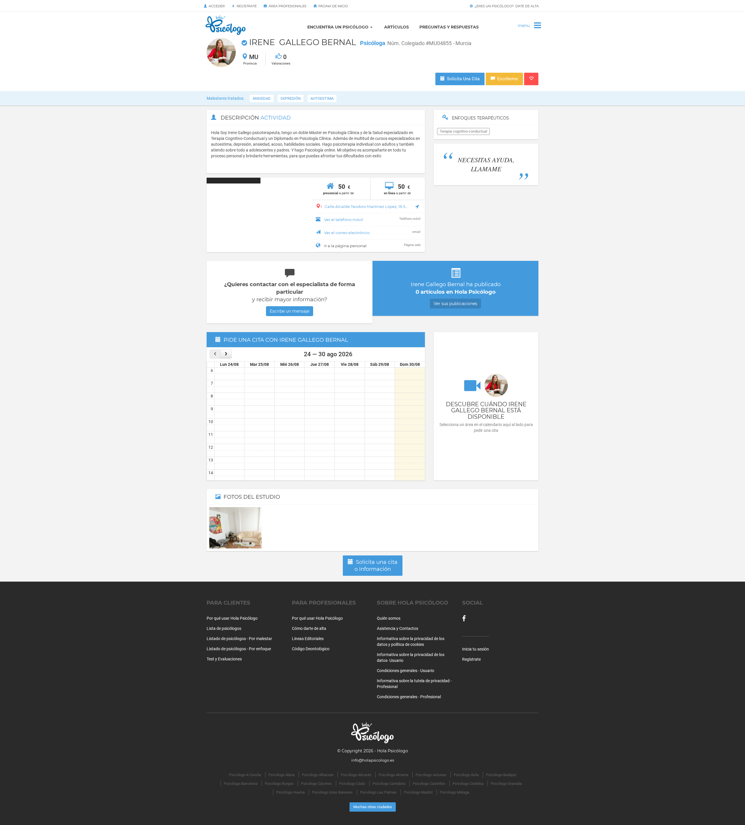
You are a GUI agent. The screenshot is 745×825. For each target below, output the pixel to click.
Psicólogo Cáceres (316, 783)
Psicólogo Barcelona (241, 783)
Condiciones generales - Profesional (409, 696)
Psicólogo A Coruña (245, 775)
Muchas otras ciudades (372, 807)
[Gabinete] (235, 528)
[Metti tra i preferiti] (531, 79)
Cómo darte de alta (309, 628)
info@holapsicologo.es (372, 760)
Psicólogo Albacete (318, 775)
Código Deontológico (310, 648)
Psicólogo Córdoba (468, 783)
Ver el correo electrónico (347, 232)
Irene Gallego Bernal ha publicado (456, 293)
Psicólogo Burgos (279, 783)
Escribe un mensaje (289, 311)
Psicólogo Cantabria (388, 783)
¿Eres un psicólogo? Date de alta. (506, 6)
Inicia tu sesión (475, 649)
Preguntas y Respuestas (449, 27)
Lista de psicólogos (224, 628)
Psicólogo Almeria (393, 775)
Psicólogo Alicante (356, 775)
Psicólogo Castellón (429, 783)
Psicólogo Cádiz (352, 783)
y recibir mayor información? (289, 297)
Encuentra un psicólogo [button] (338, 27)
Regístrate (246, 6)
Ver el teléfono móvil (343, 219)
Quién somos (388, 618)
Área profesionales (286, 6)
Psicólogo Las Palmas (378, 792)
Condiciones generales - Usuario (405, 670)
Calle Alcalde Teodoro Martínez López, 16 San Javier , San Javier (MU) (364, 206)
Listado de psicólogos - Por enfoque (239, 648)
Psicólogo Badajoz (501, 775)
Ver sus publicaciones (455, 303)
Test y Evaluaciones (224, 659)
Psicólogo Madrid (418, 792)
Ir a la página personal (345, 245)
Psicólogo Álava (281, 775)
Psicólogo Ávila (466, 775)
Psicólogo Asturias (431, 775)
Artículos (396, 27)
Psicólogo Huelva (290, 792)
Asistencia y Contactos (397, 628)
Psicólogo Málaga (454, 792)
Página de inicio (332, 6)
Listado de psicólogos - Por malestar (239, 638)
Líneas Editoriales (308, 638)
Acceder (216, 6)
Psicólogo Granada (506, 783)
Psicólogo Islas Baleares (332, 792)
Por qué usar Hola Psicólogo (232, 618)
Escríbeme (506, 78)
